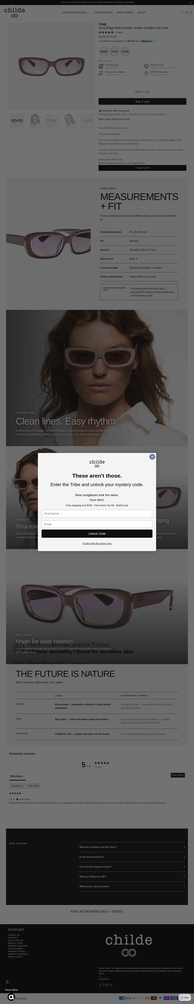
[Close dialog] (152, 456)
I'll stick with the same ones (97, 543)
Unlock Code (97, 533)
